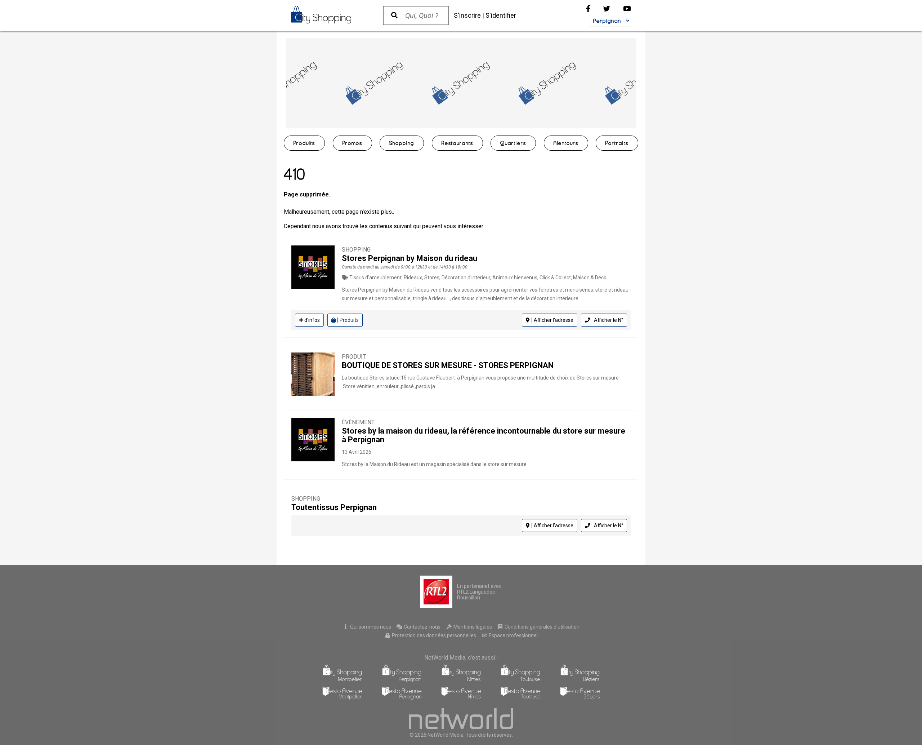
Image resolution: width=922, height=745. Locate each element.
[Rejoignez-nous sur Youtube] (627, 9)
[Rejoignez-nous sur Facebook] (588, 9)
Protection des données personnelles (433, 635)
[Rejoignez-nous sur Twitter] (606, 9)
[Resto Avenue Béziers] (580, 697)
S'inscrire (467, 15)
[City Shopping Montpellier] (342, 680)
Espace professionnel (513, 635)
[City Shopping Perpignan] (401, 680)
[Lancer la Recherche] (394, 15)
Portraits (616, 143)
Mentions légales (472, 627)
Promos (352, 143)
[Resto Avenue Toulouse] (520, 697)
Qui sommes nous (370, 627)
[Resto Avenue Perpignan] (401, 697)
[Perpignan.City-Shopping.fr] (330, 14)
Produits (304, 143)
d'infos (311, 320)
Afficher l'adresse (553, 320)
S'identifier (500, 15)
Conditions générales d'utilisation (541, 627)
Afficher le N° (608, 320)
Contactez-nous (421, 627)
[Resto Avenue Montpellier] (342, 697)
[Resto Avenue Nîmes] (461, 697)
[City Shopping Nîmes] (461, 680)
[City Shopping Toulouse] (520, 680)
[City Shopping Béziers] (580, 680)
